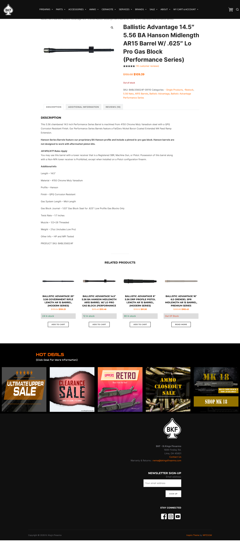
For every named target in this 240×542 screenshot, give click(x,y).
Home (44, 19)
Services (124, 9)
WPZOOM (207, 535)
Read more (181, 324)
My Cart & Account (184, 9)
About (164, 9)
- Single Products (174, 89)
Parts (59, 9)
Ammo (92, 9)
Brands (139, 9)
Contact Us (175, 456)
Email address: (173, 476)
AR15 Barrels (54, 19)
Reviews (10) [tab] (113, 107)
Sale (152, 9)
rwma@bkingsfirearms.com (167, 460)
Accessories (76, 9)
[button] (112, 27)
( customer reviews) (147, 66)
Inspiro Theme (192, 535)
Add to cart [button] (58, 324)
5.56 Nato (128, 93)
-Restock (188, 89)
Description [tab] (53, 107)
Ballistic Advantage (159, 93)
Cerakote (107, 9)
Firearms (44, 9)
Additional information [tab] (83, 107)
